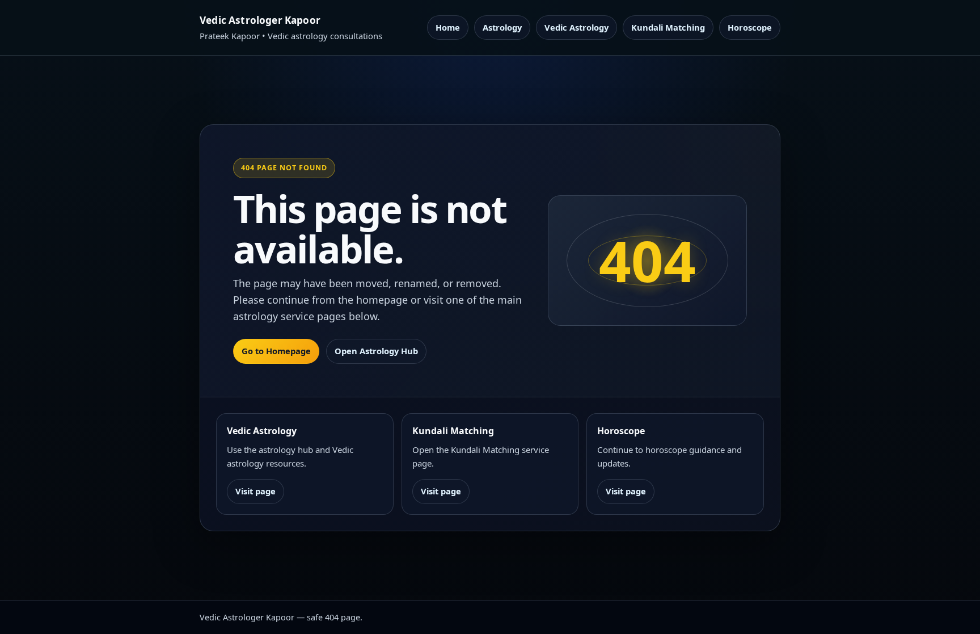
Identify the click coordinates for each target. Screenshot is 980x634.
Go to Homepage (276, 350)
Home (448, 27)
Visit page (255, 491)
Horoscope (750, 27)
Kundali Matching (668, 27)
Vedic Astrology (576, 27)
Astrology (502, 27)
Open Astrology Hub (376, 350)
